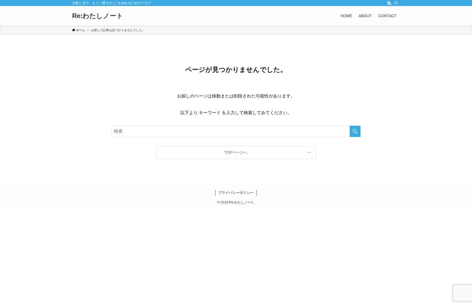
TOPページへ (235, 152)
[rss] (389, 3)
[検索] (396, 3)
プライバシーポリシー (236, 193)
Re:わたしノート (97, 16)
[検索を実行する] (355, 131)
